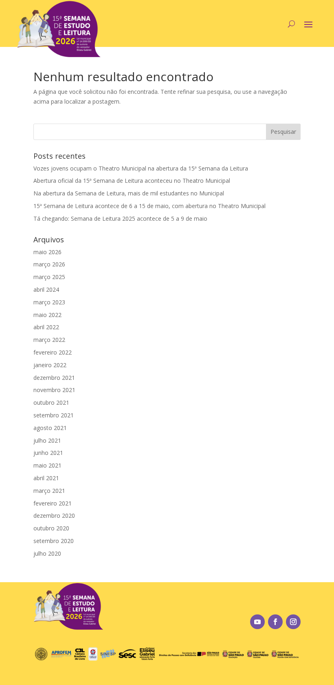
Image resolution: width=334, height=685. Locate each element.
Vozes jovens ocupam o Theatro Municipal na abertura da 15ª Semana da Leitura (140, 168)
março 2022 (49, 340)
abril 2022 (46, 327)
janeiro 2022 (49, 365)
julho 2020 (47, 553)
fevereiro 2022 (52, 352)
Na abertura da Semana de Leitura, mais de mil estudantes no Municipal (128, 193)
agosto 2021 (50, 428)
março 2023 (49, 302)
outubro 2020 (51, 528)
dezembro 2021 (54, 377)
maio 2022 (47, 315)
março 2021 (49, 490)
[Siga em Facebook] (275, 621)
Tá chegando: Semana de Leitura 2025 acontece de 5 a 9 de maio (120, 218)
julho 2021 (47, 440)
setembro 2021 (53, 415)
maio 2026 (47, 252)
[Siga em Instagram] (293, 621)
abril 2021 (46, 478)
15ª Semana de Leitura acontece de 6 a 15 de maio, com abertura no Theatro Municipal (149, 206)
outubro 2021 (51, 402)
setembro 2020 (53, 541)
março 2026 (49, 264)
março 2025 (49, 277)
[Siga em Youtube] (257, 621)
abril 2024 (46, 289)
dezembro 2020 (54, 515)
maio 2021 (47, 465)
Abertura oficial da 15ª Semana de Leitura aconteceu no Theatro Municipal (131, 180)
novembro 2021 (54, 390)
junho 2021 (48, 453)
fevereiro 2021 (52, 503)
